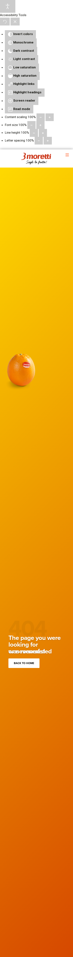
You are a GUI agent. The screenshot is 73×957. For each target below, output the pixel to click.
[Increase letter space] (48, 141)
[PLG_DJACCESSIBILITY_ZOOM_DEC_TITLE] (40, 117)
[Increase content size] (49, 117)
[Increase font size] (40, 125)
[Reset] (5, 21)
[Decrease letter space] (39, 141)
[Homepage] (36, 159)
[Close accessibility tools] (15, 21)
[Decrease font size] (31, 125)
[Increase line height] (43, 133)
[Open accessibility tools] (7, 6)
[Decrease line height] (34, 133)
